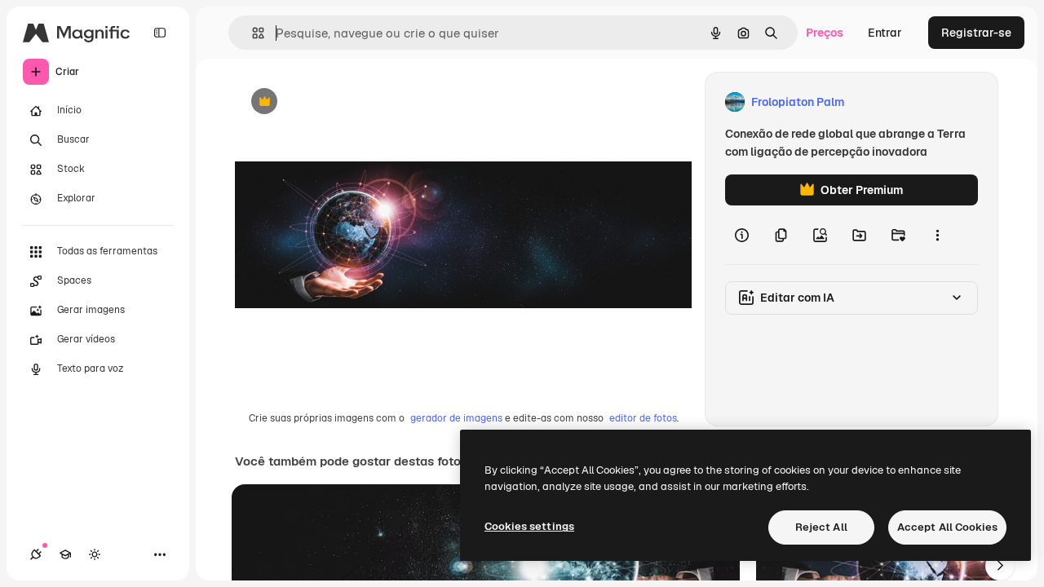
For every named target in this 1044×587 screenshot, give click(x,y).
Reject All (821, 527)
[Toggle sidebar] (160, 33)
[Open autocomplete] (251, 33)
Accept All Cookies (947, 527)
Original (339, 102)
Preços (824, 32)
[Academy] (65, 554)
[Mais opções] (937, 234)
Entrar (885, 32)
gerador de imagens (456, 418)
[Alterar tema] (95, 554)
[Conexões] (36, 554)
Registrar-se (976, 32)
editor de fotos (643, 418)
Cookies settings (529, 526)
